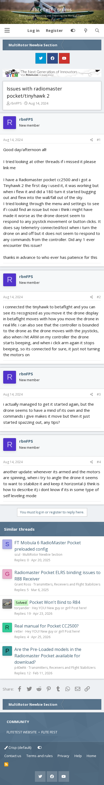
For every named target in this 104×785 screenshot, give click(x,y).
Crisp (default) (19, 747)
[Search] (97, 30)
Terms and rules (39, 755)
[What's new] (85, 30)
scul (17, 554)
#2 (99, 297)
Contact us (12, 755)
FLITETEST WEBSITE (22, 732)
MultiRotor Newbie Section (42, 554)
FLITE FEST (49, 732)
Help (78, 755)
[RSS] (6, 764)
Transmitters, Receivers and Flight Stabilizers (66, 584)
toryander (22, 608)
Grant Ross (22, 584)
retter (18, 631)
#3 (99, 394)
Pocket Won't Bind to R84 (54, 602)
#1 (99, 140)
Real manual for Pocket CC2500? (46, 626)
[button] (7, 30)
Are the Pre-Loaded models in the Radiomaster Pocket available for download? (47, 655)
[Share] (91, 140)
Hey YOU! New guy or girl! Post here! (59, 608)
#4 (99, 462)
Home (91, 755)
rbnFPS (16, 103)
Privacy (63, 755)
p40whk (20, 667)
